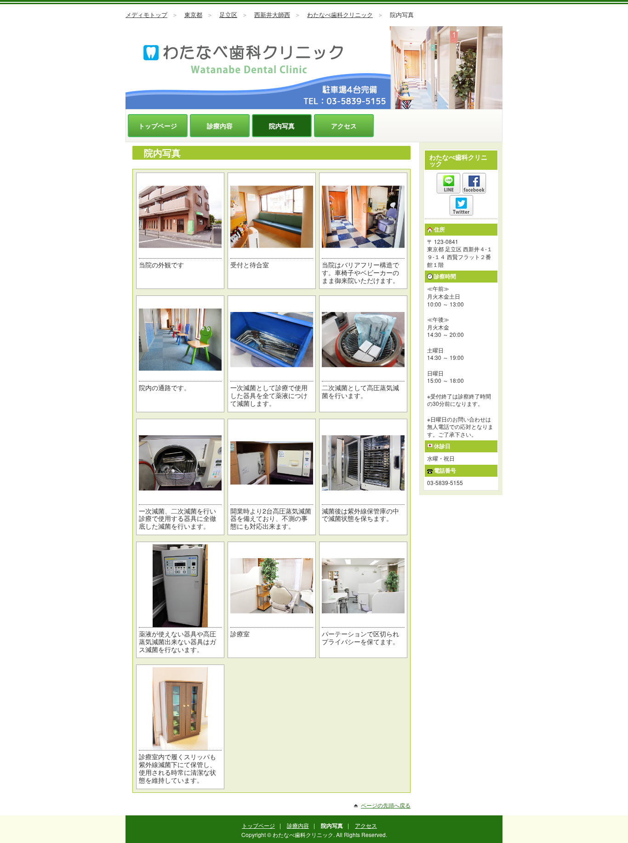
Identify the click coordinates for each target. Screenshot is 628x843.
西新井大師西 (272, 15)
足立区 (228, 15)
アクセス (344, 125)
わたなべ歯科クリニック (340, 15)
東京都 (193, 15)
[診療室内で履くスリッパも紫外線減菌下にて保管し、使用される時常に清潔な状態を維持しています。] (180, 708)
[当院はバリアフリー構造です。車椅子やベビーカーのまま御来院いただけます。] (363, 216)
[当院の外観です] (180, 216)
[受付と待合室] (271, 216)
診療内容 (220, 125)
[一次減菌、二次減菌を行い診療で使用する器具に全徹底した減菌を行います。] (180, 463)
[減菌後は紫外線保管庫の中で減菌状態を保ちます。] (363, 463)
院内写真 (282, 125)
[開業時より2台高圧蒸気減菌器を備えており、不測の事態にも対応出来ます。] (271, 463)
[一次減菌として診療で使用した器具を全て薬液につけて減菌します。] (271, 339)
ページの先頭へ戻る (386, 805)
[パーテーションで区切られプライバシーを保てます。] (363, 585)
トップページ (157, 125)
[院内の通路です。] (180, 339)
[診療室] (271, 585)
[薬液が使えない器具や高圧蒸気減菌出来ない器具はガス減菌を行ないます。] (180, 585)
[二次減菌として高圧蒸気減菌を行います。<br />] (363, 339)
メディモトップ (146, 15)
